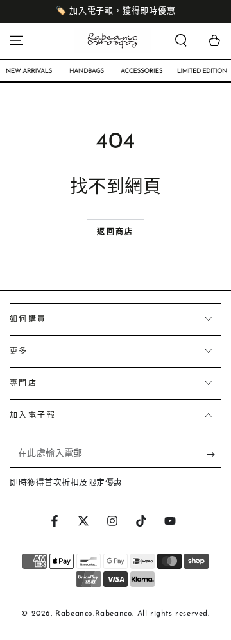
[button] (181, 40)
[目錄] (16, 40)
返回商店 (115, 232)
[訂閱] (214, 455)
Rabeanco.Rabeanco (93, 614)
